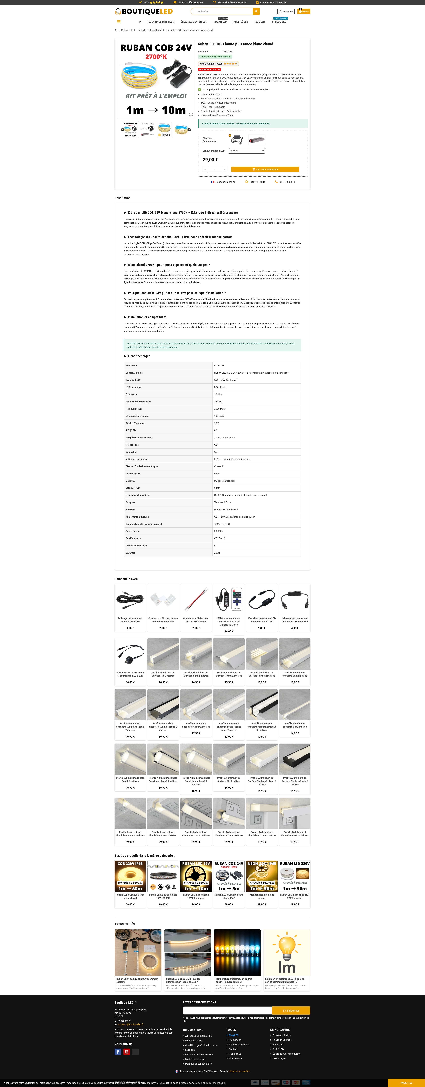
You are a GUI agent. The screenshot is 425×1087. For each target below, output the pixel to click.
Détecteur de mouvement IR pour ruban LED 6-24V (130, 674)
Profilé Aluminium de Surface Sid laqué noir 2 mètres (295, 781)
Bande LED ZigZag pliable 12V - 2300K (163, 896)
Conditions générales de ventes (201, 1045)
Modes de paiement (195, 1059)
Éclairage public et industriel (286, 1053)
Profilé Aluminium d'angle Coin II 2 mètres (130, 780)
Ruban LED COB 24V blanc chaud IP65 (229, 896)
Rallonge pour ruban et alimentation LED (130, 620)
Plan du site (235, 1053)
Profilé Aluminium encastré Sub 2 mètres (294, 674)
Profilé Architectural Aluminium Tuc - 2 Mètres (229, 834)
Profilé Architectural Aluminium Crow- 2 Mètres (163, 834)
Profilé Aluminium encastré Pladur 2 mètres (196, 725)
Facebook (118, 1052)
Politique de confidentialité (198, 1063)
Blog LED (233, 1035)
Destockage (278, 1058)
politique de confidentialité (211, 1083)
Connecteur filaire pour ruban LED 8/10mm (196, 620)
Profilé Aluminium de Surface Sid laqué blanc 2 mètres (262, 781)
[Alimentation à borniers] (256, 140)
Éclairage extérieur (281, 1040)
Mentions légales (194, 1040)
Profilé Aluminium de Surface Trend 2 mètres (229, 674)
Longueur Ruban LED (214, 151)
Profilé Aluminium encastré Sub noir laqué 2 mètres (163, 726)
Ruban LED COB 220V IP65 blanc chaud (130, 896)
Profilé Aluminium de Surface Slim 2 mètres (196, 674)
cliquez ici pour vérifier (239, 1071)
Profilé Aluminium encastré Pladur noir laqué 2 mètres (261, 726)
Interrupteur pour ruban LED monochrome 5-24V (295, 620)
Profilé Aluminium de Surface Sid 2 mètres (229, 780)
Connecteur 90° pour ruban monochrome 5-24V (163, 620)
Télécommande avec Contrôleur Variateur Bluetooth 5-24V (229, 621)
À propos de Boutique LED (198, 1036)
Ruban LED (278, 1044)
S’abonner (292, 1010)
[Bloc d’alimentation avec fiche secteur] (237, 139)
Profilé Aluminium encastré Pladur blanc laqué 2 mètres (229, 726)
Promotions (235, 1040)
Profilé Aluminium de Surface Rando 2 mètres (262, 674)
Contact (233, 1049)
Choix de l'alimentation (210, 140)
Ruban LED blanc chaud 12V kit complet (196, 896)
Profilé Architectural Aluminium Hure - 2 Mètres (130, 834)
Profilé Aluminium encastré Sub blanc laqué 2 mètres (130, 726)
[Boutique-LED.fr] (144, 11)
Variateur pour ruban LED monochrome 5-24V (262, 620)
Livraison (190, 1050)
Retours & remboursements (199, 1054)
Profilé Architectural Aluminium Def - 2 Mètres (295, 834)
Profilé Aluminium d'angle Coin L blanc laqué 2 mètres (196, 781)
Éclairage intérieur (281, 1035)
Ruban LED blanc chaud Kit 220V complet (294, 896)
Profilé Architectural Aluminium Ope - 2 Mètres (262, 834)
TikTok (135, 1052)
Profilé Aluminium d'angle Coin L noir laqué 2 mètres (163, 780)
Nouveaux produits (239, 1044)
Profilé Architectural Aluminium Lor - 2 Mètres (196, 834)
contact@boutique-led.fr (131, 1024)
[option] (130, 884)
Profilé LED (278, 1049)
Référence (203, 51)
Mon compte (235, 1058)
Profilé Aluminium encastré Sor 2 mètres (295, 725)
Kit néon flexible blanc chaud (262, 896)
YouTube (126, 1052)
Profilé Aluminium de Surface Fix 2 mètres (163, 674)
